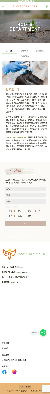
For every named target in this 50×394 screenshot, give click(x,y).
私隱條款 (5, 348)
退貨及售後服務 (20, 360)
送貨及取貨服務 (8, 360)
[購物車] (47, 6)
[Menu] (3, 6)
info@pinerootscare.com (20, 272)
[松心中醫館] (25, 6)
